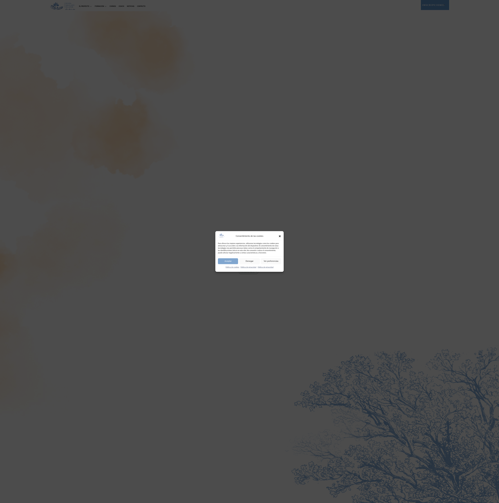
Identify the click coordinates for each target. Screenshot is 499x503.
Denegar (249, 261)
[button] (279, 236)
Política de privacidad (248, 267)
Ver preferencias (271, 261)
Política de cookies (232, 267)
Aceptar (228, 261)
